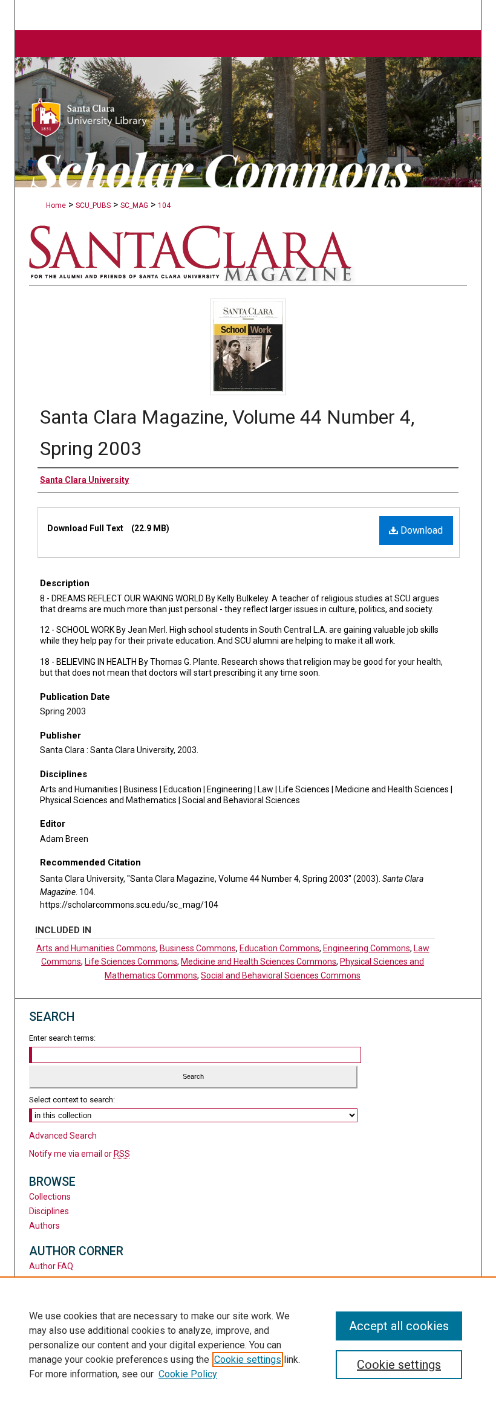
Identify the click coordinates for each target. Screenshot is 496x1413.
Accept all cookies (399, 1326)
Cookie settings (247, 1359)
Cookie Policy (187, 1374)
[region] (248, 1344)
